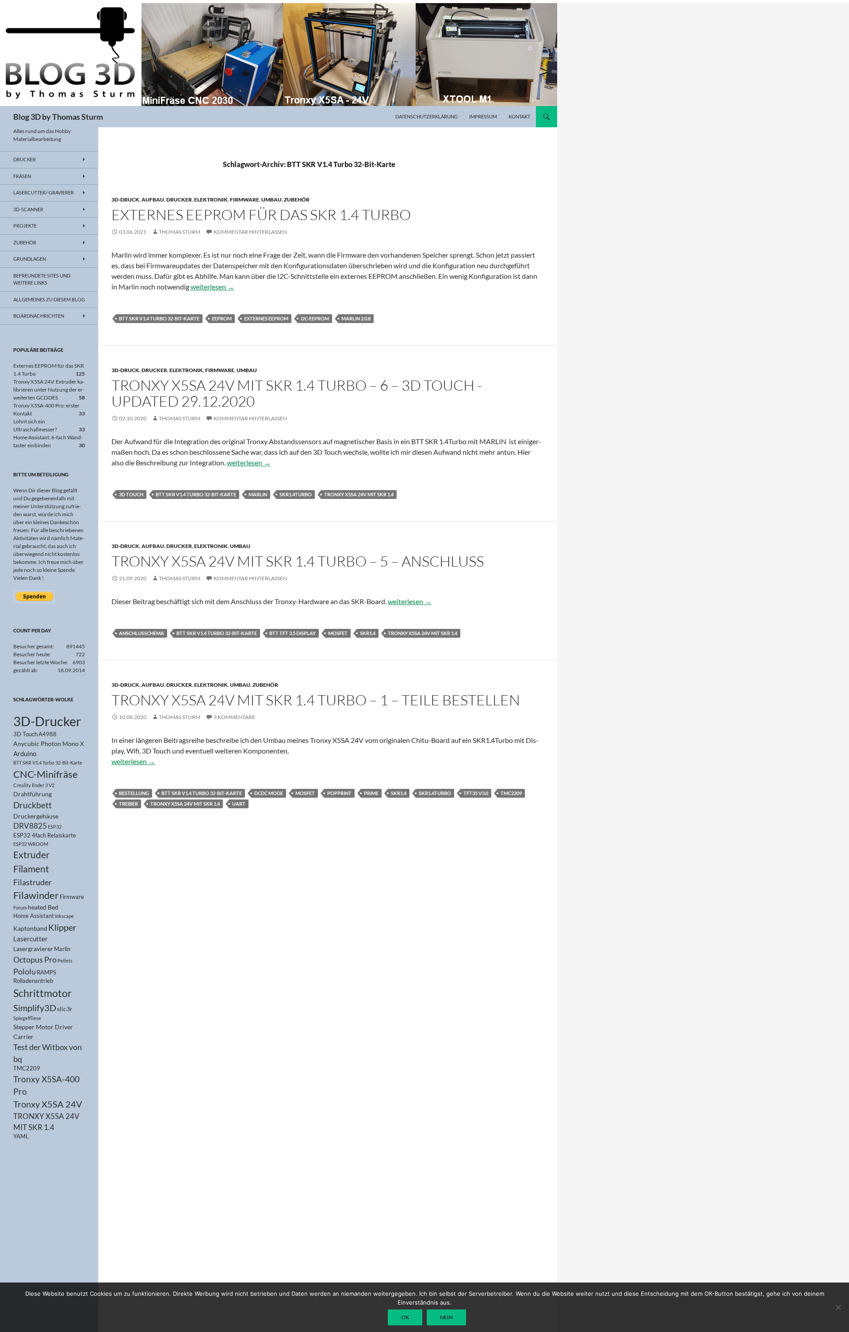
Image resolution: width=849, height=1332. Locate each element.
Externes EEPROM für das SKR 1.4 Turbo (261, 215)
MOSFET (338, 633)
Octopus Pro (35, 959)
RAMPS (46, 972)
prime (371, 793)
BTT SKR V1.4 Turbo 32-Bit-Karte (159, 318)
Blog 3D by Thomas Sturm (58, 117)
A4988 (47, 734)
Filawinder (36, 895)
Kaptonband (30, 928)
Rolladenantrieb (33, 981)
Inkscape (64, 916)
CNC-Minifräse (45, 774)
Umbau (271, 199)
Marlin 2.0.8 (356, 318)
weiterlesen (212, 286)
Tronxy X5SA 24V (47, 1104)
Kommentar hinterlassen (250, 231)
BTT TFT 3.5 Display (292, 633)
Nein (446, 1317)
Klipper (62, 927)
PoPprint (339, 793)
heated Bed (43, 907)
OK (405, 1317)
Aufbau (153, 199)
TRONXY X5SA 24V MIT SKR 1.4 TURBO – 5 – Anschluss (297, 561)
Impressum (483, 116)
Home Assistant (33, 916)
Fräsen (22, 176)
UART (238, 804)
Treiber (128, 804)
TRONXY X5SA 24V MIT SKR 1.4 (359, 494)
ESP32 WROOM (30, 844)
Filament (31, 869)
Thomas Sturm (179, 231)
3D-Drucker (47, 721)
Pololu (24, 971)
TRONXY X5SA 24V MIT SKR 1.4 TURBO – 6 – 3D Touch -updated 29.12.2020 (296, 393)
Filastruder (32, 882)
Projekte (25, 225)
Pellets (65, 960)
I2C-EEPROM (315, 318)
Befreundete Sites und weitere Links (41, 279)
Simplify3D (34, 1007)
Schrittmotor (42, 993)
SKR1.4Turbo (295, 494)
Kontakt (519, 116)
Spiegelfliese (27, 1018)
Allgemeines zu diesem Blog (49, 299)
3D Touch (131, 494)
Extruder (31, 854)
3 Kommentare (234, 717)
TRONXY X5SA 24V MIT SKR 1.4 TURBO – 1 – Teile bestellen (315, 700)
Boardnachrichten (38, 316)
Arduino (24, 753)
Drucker (179, 199)
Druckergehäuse (35, 816)
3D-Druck (125, 199)
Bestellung (134, 793)
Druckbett (32, 805)
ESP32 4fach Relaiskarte (44, 835)
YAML (21, 1136)
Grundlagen (29, 259)
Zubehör (297, 199)
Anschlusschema (141, 633)
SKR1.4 (367, 633)
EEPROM (222, 318)
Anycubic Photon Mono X (48, 743)
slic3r (65, 1008)
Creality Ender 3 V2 (33, 785)
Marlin (258, 494)
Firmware (244, 199)
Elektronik (211, 199)
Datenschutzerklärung (426, 116)
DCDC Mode (268, 793)
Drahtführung (32, 794)
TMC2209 (511, 793)
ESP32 (54, 827)
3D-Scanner (28, 209)
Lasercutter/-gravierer (43, 192)
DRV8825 (30, 826)
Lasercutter (30, 939)
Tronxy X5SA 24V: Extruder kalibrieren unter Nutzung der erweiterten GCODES (48, 389)
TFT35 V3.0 (475, 793)
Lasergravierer (33, 948)
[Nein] (838, 1307)
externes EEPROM (266, 318)
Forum (20, 907)
